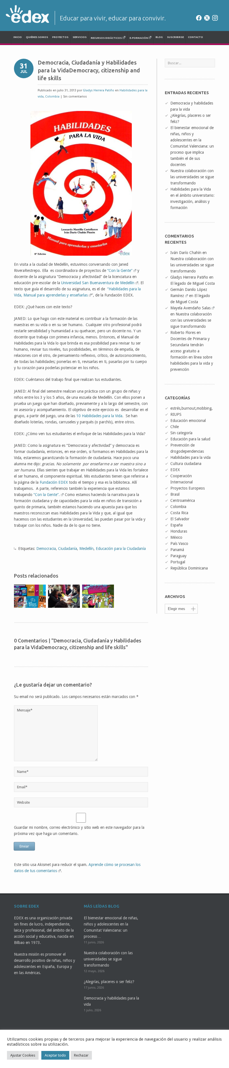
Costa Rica (179, 513)
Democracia (46, 548)
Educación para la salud (190, 439)
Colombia (52, 96)
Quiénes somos (37, 37)
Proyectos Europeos (187, 488)
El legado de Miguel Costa (192, 283)
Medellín (86, 548)
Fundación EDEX (54, 482)
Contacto (195, 37)
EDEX (175, 469)
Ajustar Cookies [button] (22, 1055)
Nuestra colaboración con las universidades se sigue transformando (192, 176)
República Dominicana (189, 568)
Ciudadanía (67, 548)
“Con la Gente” (119, 270)
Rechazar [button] (81, 1055)
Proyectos (60, 37)
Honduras (178, 531)
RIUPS (176, 414)
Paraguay (178, 556)
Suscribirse (175, 37)
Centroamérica (182, 500)
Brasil (175, 494)
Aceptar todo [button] (55, 1055)
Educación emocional (188, 420)
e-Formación (139, 38)
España (176, 525)
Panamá (177, 549)
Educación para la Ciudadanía (121, 548)
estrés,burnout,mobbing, (191, 408)
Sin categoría (181, 433)
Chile (174, 426)
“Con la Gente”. (47, 494)
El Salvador (179, 519)
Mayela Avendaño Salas (190, 308)
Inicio (17, 37)
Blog (159, 37)
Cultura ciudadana (185, 463)
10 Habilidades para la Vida (99, 416)
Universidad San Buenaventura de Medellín (97, 283)
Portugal (177, 562)
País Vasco (179, 543)
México (176, 537)
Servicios (80, 37)
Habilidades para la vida (190, 457)
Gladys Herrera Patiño (98, 90)
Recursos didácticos (106, 38)
